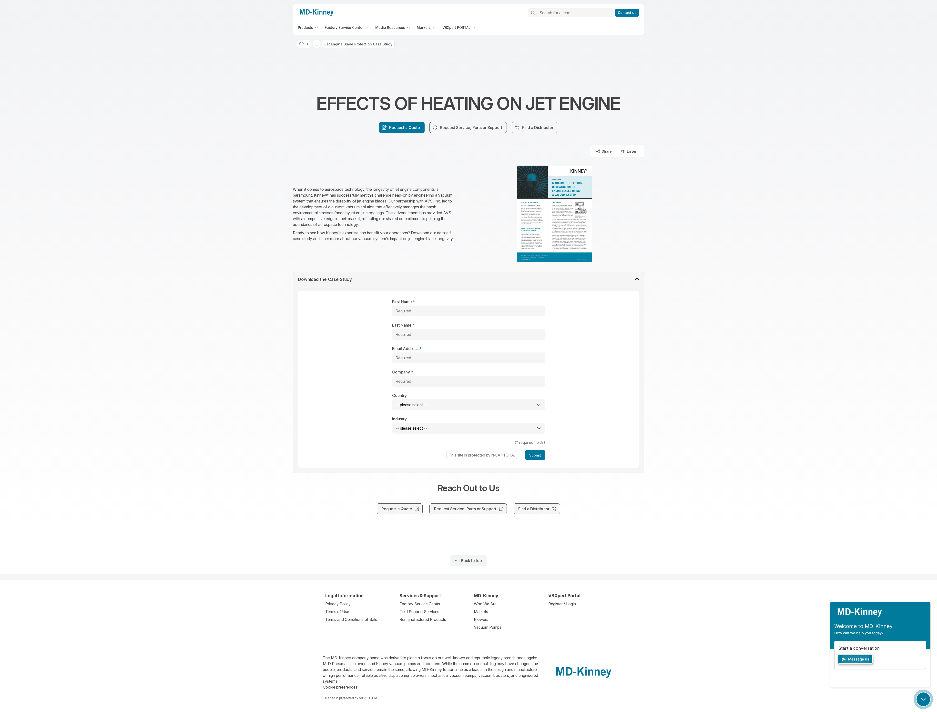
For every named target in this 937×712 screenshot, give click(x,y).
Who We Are (485, 603)
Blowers (481, 619)
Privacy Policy (338, 603)
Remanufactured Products (422, 619)
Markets (481, 611)
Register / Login (562, 603)
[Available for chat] (923, 699)
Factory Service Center (419, 603)
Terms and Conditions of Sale (351, 619)
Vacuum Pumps (487, 627)
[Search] (533, 12)
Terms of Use (337, 611)
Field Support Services (419, 611)
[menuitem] (308, 27)
